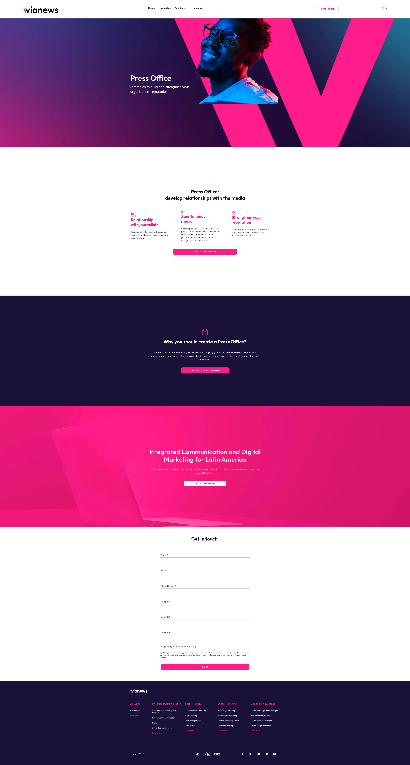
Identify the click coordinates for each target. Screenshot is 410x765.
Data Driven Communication (163, 718)
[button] (386, 8)
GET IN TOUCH (328, 9)
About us (166, 8)
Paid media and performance (263, 716)
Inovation (198, 8)
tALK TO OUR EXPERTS (205, 251)
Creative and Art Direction (261, 721)
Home (151, 8)
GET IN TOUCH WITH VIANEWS (205, 370)
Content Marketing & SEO (228, 721)
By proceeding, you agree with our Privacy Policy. (179, 647)
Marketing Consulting (226, 711)
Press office (190, 726)
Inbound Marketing (225, 726)
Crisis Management (193, 721)
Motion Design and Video (261, 726)
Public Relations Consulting (195, 711)
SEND (205, 667)
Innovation (134, 716)
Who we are (135, 711)
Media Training (191, 716)
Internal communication (162, 728)
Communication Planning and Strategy (164, 712)
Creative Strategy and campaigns (264, 711)
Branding (156, 723)
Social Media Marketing (227, 716)
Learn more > (157, 733)
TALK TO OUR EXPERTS (205, 483)
